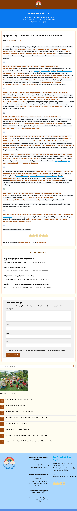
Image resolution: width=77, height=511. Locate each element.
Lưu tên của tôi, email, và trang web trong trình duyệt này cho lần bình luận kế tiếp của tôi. (37, 350)
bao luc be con (47, 136)
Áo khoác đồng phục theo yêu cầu (16, 423)
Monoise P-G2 (53, 219)
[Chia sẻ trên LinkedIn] (46, 235)
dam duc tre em (39, 145)
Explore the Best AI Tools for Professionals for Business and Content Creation (28, 441)
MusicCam (21, 97)
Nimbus (60, 123)
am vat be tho (26, 214)
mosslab (12, 80)
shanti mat (21, 93)
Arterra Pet (61, 71)
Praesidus (12, 75)
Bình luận (9, 309)
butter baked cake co (23, 75)
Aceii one (55, 97)
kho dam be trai (18, 174)
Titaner (30, 106)
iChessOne (44, 82)
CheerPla (42, 123)
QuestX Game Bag (39, 106)
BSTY (30, 154)
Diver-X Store (25, 80)
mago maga (56, 78)
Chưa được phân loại (9, 33)
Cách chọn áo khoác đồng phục (15, 267)
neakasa (6, 93)
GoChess (51, 82)
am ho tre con (44, 117)
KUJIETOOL (48, 97)
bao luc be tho (45, 71)
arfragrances (10, 68)
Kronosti (28, 128)
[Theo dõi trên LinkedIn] (64, 483)
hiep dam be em (49, 53)
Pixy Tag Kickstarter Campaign (43, 154)
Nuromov (13, 154)
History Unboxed (45, 66)
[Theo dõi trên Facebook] (54, 483)
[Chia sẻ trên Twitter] (36, 235)
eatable (17, 80)
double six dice (32, 49)
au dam (15, 221)
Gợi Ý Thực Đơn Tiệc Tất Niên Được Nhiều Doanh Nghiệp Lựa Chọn (26, 284)
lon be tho (41, 49)
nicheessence (11, 51)
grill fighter (13, 93)
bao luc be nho (36, 75)
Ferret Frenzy (35, 128)
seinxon (63, 78)
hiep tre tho (20, 53)
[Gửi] (74, 366)
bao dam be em (33, 66)
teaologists (14, 66)
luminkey (37, 71)
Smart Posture (14, 123)
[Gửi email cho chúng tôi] (60, 483)
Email (8, 333)
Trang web (9, 341)
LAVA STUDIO (12, 97)
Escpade (6, 154)
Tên (7, 324)
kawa (8, 73)
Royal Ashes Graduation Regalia (53, 75)
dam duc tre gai (30, 97)
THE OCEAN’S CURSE (31, 180)
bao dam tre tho (25, 123)
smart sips (49, 214)
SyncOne (9, 174)
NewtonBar (58, 154)
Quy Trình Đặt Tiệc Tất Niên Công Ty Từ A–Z (19, 259)
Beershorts (23, 106)
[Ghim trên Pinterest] (43, 235)
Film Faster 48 (58, 214)
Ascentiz (6, 47)
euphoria (45, 174)
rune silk (21, 73)
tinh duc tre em (51, 106)
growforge (13, 73)
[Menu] (2, 4)
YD (26, 53)
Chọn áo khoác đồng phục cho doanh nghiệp (19, 276)
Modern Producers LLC (35, 53)
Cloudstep (40, 97)
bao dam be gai (39, 93)
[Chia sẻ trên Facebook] (33, 235)
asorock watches (51, 49)
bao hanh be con (33, 141)
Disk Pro (33, 80)
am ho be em (45, 99)
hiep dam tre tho (51, 123)
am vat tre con (34, 117)
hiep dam (42, 180)
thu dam (21, 180)
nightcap (6, 66)
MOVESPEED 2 (37, 174)
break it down (11, 53)
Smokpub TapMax (19, 84)
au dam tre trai (45, 198)
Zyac (64, 171)
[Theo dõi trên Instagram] (57, 483)
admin (19, 40)
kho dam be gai (31, 84)
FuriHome (9, 84)
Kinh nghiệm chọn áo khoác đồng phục (17, 429)
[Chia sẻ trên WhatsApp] (30, 235)
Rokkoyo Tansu (57, 171)
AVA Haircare (22, 66)
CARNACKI (28, 174)
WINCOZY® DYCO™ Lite (16, 128)
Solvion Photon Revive (43, 171)
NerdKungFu (22, 49)
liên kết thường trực (41, 242)
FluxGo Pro (35, 123)
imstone (53, 71)
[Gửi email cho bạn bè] (40, 235)
